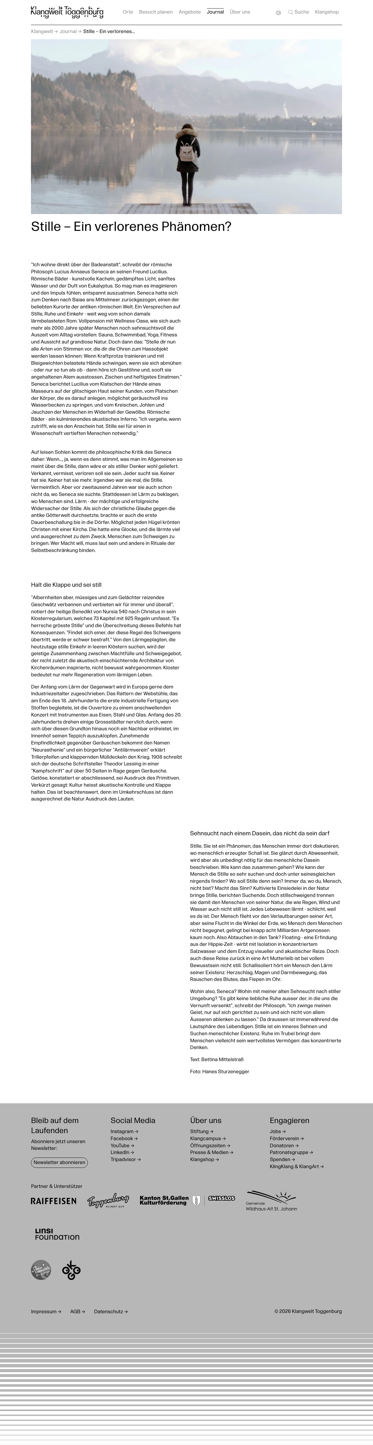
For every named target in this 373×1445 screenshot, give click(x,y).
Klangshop (327, 12)
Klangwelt (42, 31)
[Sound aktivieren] (278, 13)
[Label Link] (41, 1271)
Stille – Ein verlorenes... (109, 31)
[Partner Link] (53, 1202)
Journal (215, 12)
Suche (302, 12)
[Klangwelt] (67, 12)
